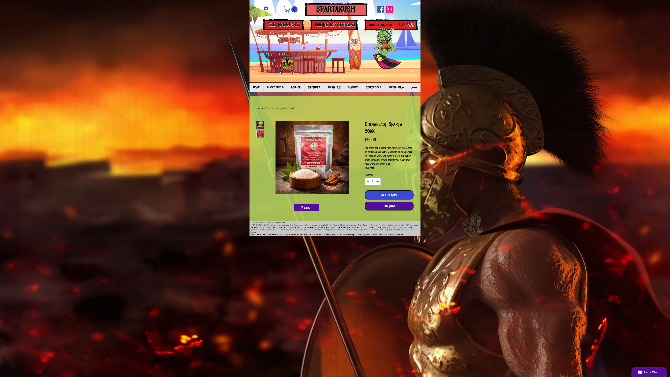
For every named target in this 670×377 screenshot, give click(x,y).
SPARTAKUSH (336, 9)
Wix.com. (282, 222)
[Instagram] (389, 9)
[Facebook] (380, 9)
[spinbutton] (373, 181)
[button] (291, 9)
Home (259, 108)
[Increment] (378, 181)
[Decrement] (367, 181)
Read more (369, 168)
